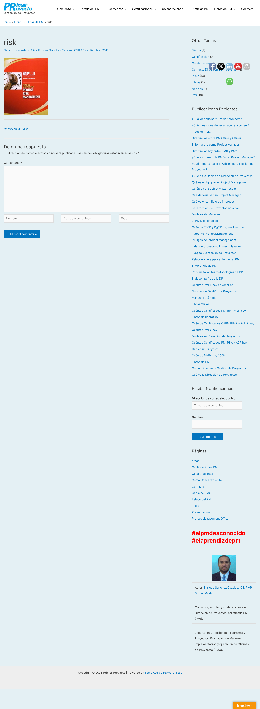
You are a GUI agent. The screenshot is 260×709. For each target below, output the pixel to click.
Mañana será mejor (205, 297)
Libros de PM (223, 9)
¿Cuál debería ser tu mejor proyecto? (217, 119)
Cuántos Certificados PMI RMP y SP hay (219, 310)
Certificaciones (142, 9)
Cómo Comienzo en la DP (209, 480)
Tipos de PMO (201, 131)
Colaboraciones (172, 9)
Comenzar (116, 9)
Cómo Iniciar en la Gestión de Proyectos (219, 368)
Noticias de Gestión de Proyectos (214, 291)
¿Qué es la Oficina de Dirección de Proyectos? (223, 176)
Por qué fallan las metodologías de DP (217, 272)
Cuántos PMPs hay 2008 (208, 355)
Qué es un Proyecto (205, 349)
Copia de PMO (201, 493)
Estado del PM (90, 9)
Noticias (197, 89)
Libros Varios (200, 304)
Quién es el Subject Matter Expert (214, 188)
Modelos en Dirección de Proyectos (216, 336)
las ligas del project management (214, 240)
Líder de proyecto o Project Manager (216, 246)
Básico (196, 50)
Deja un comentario (17, 50)
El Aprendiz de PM (204, 265)
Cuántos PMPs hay (204, 330)
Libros (196, 82)
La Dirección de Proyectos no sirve (215, 208)
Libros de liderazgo (205, 317)
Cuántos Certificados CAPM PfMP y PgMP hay (223, 323)
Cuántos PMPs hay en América (212, 285)
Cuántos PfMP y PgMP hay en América (218, 227)
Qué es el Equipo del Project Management (220, 182)
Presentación (201, 512)
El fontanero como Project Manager (215, 144)
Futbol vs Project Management (212, 233)
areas (195, 461)
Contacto (247, 9)
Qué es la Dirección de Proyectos (214, 374)
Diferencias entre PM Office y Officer (216, 138)
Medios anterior (16, 128)
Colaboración (201, 63)
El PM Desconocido (205, 221)
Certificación (200, 57)
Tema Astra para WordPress (163, 672)
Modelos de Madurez (206, 214)
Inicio (195, 76)
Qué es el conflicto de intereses (213, 201)
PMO (195, 95)
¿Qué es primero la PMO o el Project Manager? (223, 157)
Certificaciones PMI (205, 467)
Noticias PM (200, 9)
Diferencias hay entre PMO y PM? (214, 151)
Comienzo (64, 9)
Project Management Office (210, 518)
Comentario (13, 163)
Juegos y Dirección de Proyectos (214, 253)
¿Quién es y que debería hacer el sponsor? (221, 125)
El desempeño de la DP (207, 278)
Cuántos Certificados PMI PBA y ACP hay (219, 342)
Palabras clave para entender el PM (215, 259)
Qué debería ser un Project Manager (216, 195)
